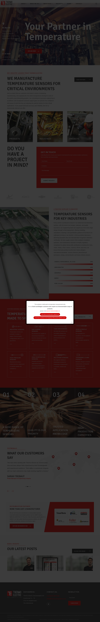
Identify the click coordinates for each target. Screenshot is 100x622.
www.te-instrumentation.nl (53, 311)
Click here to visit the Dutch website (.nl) (50, 314)
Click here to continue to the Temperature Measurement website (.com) (50, 317)
